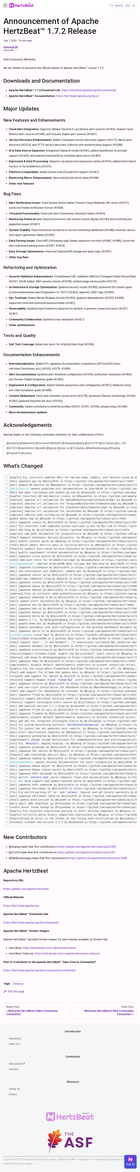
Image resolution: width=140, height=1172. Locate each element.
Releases (18, 983)
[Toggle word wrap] (126, 477)
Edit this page (16, 991)
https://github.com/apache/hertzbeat (26, 889)
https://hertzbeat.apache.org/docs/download (88, 90)
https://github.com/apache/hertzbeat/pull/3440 (98, 858)
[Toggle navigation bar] (5, 5)
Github (13, 1089)
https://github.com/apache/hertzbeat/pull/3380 (87, 846)
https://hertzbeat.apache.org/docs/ (77, 96)
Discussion (15, 1063)
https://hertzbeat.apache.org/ (21, 905)
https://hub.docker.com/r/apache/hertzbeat (49, 948)
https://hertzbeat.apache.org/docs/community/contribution (39, 970)
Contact (14, 1069)
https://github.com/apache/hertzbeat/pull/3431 (86, 852)
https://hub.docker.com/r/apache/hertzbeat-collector (67, 953)
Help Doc (14, 1044)
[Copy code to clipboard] (132, 477)
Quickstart (15, 1038)
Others (13, 1094)
